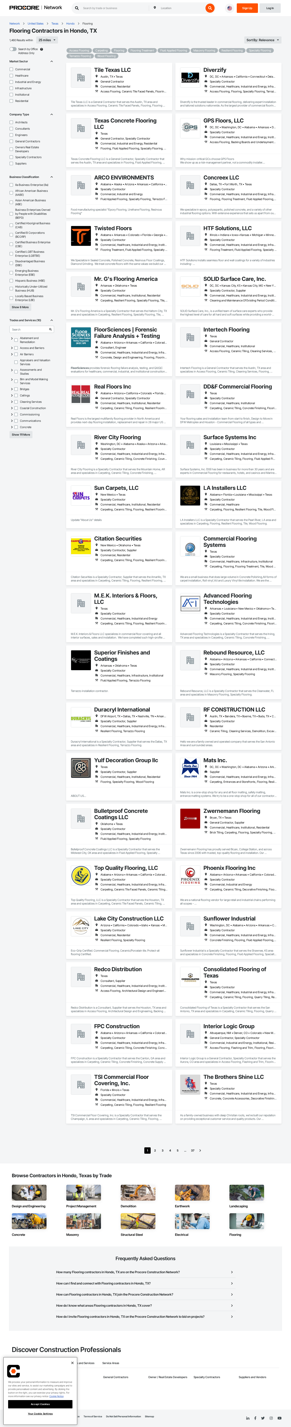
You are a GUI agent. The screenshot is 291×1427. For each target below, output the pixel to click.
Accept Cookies (40, 1404)
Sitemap (149, 1416)
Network (53, 8)
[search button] (210, 8)
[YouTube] (279, 1418)
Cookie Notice (56, 1396)
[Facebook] (255, 1418)
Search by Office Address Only (28, 51)
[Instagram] (271, 1418)
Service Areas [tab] (110, 1363)
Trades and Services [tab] (82, 1363)
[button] (11, 69)
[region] (40, 1391)
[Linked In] (247, 1418)
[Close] (72, 1363)
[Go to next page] (200, 1150)
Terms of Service (93, 1416)
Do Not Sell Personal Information (123, 1416)
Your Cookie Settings (40, 1413)
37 (192, 1150)
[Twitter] (263, 1418)
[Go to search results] (50, 329)
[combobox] (181, 8)
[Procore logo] (24, 8)
